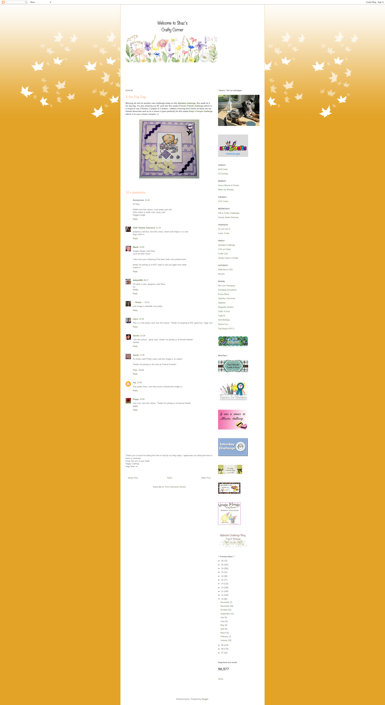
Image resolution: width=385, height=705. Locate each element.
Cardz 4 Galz (223, 233)
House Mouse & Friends (228, 185)
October (224, 610)
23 (222, 572)
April (222, 629)
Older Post (206, 478)
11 (222, 595)
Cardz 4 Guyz (224, 311)
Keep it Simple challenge (201, 111)
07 (222, 653)
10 (222, 599)
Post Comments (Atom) (175, 487)
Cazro (135, 319)
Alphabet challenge (187, 103)
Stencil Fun (223, 324)
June (222, 621)
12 (222, 591)
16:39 (142, 336)
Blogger (205, 699)
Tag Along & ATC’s (226, 328)
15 (222, 580)
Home (169, 478)
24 (222, 568)
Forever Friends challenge (191, 106)
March (223, 633)
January (224, 640)
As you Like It (224, 229)
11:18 (158, 228)
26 (222, 561)
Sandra (136, 336)
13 (222, 587)
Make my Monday (226, 189)
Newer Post (133, 478)
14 (222, 584)
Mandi (136, 247)
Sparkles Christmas (226, 298)
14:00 (141, 247)
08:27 (146, 280)
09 (222, 645)
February (224, 636)
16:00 (142, 399)
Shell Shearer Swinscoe (144, 228)
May (222, 625)
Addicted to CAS (225, 269)
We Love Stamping (226, 285)
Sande (136, 355)
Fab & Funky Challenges (229, 213)
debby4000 (138, 280)
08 (222, 649)
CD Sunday (223, 174)
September (225, 614)
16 (222, 576)
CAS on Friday (224, 249)
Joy (134, 382)
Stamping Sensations (227, 290)
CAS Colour (223, 201)
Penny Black (223, 294)
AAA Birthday (224, 320)
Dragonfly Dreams (226, 307)
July (222, 617)
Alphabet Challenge (226, 245)
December (225, 602)
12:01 (147, 302)
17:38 (142, 355)
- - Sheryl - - (138, 302)
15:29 (141, 319)
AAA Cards (223, 169)
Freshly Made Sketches (228, 217)
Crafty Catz (223, 253)
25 (222, 565)
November (225, 606)
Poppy (136, 399)
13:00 (139, 382)
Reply (135, 219)
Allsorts (221, 274)
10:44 (147, 200)
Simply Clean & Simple (228, 258)
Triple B (221, 316)
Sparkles (222, 303)
